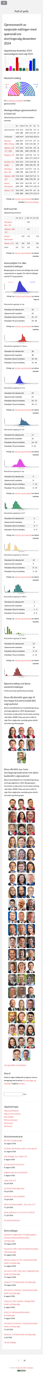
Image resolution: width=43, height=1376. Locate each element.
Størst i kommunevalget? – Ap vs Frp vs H (19, 1204)
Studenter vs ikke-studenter (14, 1196)
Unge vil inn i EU (10, 1180)
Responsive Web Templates (24, 1368)
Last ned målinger (32, 202)
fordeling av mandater (15, 100)
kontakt (22, 1083)
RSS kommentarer (11, 1120)
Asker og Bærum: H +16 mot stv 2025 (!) (19, 1212)
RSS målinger (9, 1117)
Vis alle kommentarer (12, 1220)
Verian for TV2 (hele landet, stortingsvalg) (20, 1282)
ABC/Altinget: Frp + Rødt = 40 (15, 1156)
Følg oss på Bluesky (11, 1110)
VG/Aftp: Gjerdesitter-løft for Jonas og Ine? (20, 1148)
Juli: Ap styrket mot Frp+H (14, 1164)
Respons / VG (9, 155)
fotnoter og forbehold (23, 199)
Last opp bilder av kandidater (15, 1065)
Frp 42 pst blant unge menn (14, 1188)
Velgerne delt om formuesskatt (15, 1172)
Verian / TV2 (9, 190)
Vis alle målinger (10, 1342)
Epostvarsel (8, 1123)
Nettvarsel (8, 1126)
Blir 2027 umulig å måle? (13, 1140)
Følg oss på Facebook (12, 1114)
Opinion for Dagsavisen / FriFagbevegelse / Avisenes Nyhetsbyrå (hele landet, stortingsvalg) (20, 1237)
